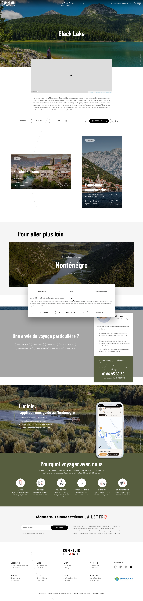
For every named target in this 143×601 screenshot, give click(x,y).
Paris (66, 575)
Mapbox (91, 92)
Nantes (14, 575)
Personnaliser (70, 312)
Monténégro (71, 262)
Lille (39, 562)
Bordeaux (15, 562)
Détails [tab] (71, 291)
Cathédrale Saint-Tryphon (25, 348)
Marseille (94, 562)
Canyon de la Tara (51, 344)
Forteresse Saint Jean (42, 348)
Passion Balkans (26, 171)
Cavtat (62, 344)
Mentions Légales (66, 593)
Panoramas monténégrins (96, 187)
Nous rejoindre (53, 593)
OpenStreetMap (98, 92)
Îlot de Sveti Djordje (57, 348)
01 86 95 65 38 (113, 373)
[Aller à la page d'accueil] (9, 3)
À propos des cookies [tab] (101, 291)
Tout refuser (44, 312)
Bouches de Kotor (37, 344)
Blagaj (27, 344)
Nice (39, 575)
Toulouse (94, 575)
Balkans (19, 344)
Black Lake (71, 344)
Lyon (66, 562)
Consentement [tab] (42, 291)
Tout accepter (99, 312)
